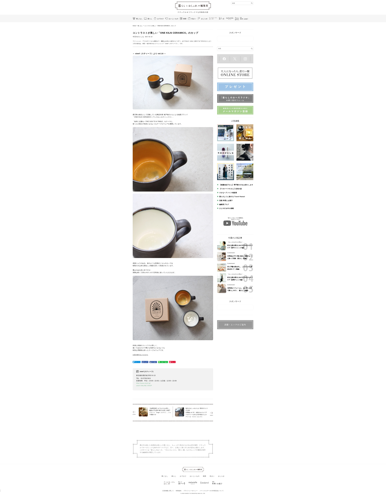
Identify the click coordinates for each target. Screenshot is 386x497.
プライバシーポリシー (191, 490)
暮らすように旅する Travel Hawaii (232, 196)
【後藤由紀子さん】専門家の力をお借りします (236, 185)
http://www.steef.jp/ (143, 383)
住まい (193, 19)
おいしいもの (173, 19)
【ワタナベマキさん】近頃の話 (230, 189)
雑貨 (184, 19)
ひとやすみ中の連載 (226, 208)
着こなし (139, 19)
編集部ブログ (224, 204)
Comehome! (231, 252)
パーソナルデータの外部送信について (212, 490)
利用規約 (178, 490)
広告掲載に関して (168, 490)
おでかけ (160, 19)
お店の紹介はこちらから (140, 355)
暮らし (150, 19)
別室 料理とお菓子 (226, 200)
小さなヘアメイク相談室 (228, 192)
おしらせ (204, 19)
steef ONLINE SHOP (144, 385)
